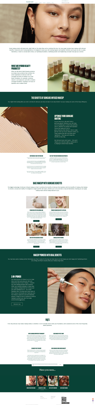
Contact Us (52, 398)
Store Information (42, 397)
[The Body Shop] (30, 2)
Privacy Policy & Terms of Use (43, 398)
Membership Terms (53, 397)
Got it (60, 364)
